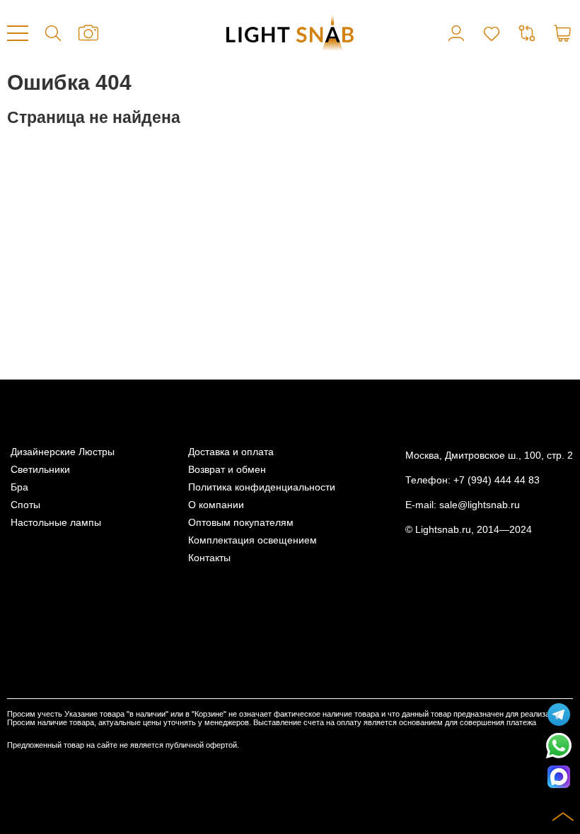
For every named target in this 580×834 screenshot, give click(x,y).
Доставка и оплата (231, 452)
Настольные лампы (56, 522)
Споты (25, 505)
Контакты (209, 558)
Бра (19, 487)
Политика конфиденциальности (261, 487)
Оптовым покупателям (241, 522)
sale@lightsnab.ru (479, 505)
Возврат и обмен (227, 469)
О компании (216, 505)
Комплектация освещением (252, 540)
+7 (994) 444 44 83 (496, 480)
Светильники (40, 469)
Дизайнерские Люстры (63, 452)
